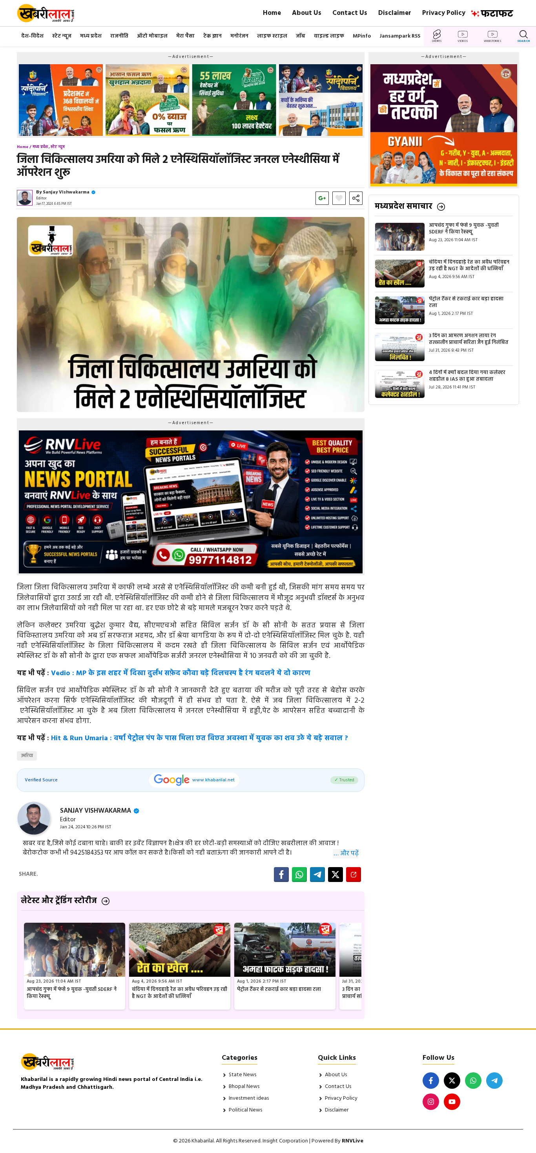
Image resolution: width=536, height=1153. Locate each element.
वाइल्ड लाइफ (329, 36)
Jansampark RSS (399, 36)
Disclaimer (394, 13)
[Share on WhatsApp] (299, 874)
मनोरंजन (239, 36)
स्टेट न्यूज (61, 36)
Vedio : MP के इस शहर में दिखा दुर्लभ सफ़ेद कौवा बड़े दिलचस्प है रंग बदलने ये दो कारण (180, 673)
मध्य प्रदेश (91, 36)
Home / (24, 147)
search (523, 41)
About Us (306, 13)
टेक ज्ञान (212, 36)
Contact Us (349, 13)
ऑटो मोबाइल (152, 36)
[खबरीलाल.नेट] (51, 13)
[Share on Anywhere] (353, 874)
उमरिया (27, 756)
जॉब (300, 36)
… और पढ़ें (346, 853)
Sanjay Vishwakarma (66, 192)
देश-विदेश (32, 36)
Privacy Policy (443, 13)
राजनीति (119, 36)
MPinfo (362, 36)
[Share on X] (335, 874)
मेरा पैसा (185, 36)
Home (272, 13)
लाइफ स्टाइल (272, 36)
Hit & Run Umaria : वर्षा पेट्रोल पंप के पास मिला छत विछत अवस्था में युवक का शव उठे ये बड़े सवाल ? (199, 738)
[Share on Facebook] (281, 874)
